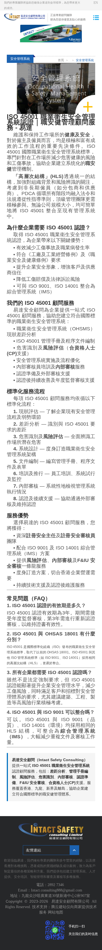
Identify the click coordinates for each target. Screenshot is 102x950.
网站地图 (55, 912)
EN (96, 3)
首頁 (61, 60)
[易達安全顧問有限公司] (24, 19)
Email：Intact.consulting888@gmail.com (51, 890)
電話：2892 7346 (51, 885)
